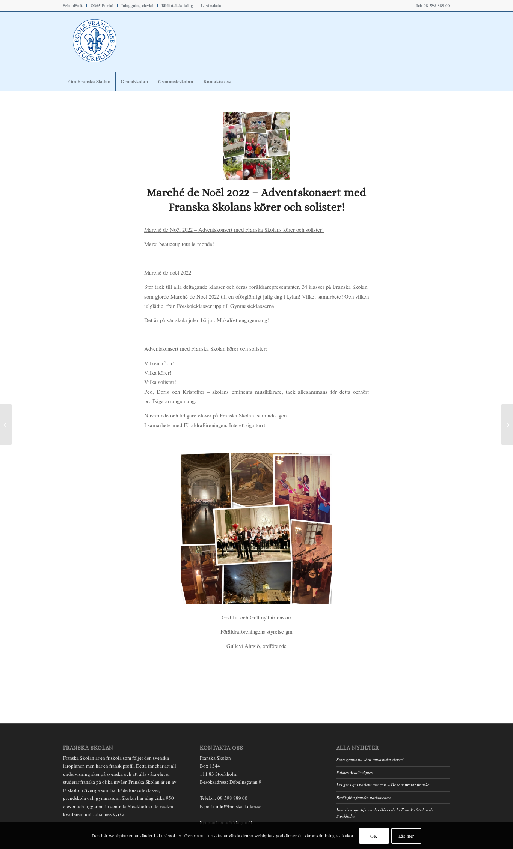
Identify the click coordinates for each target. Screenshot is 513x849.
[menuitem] (75, 6)
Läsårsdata (211, 6)
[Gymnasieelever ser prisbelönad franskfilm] (507, 424)
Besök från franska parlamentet (363, 797)
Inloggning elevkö (137, 6)
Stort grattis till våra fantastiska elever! (370, 759)
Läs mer (406, 836)
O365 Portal (102, 6)
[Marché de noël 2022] (256, 146)
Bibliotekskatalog (177, 6)
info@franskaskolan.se (238, 806)
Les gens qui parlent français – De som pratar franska (383, 785)
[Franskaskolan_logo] (127, 42)
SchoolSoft (73, 6)
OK (373, 836)
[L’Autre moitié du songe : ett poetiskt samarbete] (6, 424)
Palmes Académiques (354, 772)
